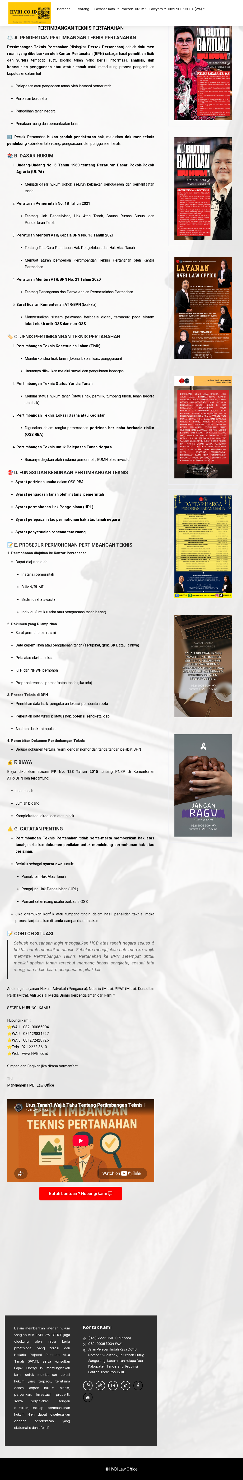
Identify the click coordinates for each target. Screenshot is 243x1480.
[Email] (100, 1385)
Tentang (82, 9)
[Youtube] (88, 1397)
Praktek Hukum (132, 9)
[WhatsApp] (88, 1385)
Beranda (63, 9)
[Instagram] (113, 1385)
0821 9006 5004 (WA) (185, 9)
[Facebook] (138, 1385)
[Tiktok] (125, 1385)
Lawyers (156, 9)
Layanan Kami (105, 9)
